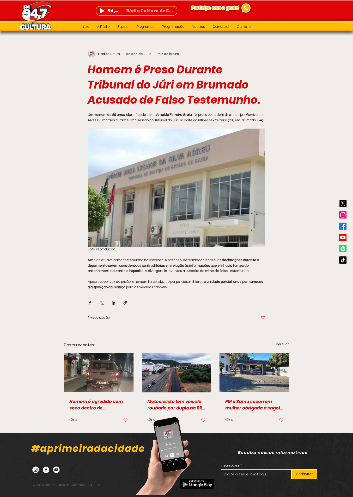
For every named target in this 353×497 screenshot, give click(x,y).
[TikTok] (343, 260)
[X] (343, 203)
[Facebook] (343, 226)
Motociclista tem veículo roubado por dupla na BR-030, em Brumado (176, 404)
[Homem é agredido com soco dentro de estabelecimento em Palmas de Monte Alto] (99, 372)
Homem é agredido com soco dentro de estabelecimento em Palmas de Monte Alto (96, 404)
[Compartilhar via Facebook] (90, 303)
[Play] (102, 10)
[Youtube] (343, 237)
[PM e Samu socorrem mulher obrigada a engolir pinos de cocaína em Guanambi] (254, 372)
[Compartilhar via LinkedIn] (113, 303)
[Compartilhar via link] (125, 303)
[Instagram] (343, 215)
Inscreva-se (230, 465)
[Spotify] (343, 248)
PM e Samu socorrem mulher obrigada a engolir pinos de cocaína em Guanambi (254, 404)
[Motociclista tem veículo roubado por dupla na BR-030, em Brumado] (177, 372)
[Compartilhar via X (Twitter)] (101, 303)
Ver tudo (282, 344)
